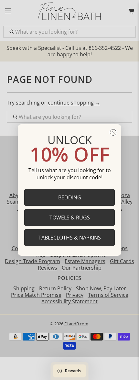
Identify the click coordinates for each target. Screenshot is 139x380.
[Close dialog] (113, 132)
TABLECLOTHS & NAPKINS (69, 237)
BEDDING (69, 197)
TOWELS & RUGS (69, 217)
